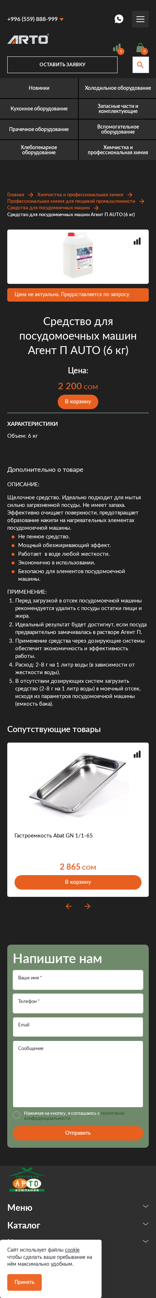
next (87, 906)
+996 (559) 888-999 (32, 19)
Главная (15, 195)
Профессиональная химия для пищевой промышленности (71, 201)
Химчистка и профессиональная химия (80, 195)
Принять (24, 1282)
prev (68, 906)
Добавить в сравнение (137, 241)
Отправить (78, 1133)
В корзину (78, 401)
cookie (72, 1250)
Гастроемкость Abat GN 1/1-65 (54, 836)
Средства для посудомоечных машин (48, 208)
